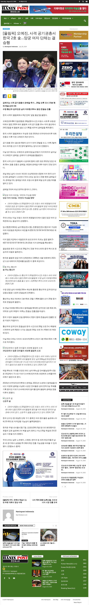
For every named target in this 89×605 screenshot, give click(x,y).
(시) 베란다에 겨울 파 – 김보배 (48, 544)
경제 (26, 18)
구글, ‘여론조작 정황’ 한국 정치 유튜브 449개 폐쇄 (29, 545)
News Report (77, 602)
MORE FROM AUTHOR (26, 525)
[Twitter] (83, 1)
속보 (5, 18)
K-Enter (16, 23)
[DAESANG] (73, 353)
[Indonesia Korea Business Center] (73, 84)
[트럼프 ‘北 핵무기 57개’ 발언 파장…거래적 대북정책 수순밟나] (36, 583)
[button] (84, 20)
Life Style (39, 18)
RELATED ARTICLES (10, 525)
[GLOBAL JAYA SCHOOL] (73, 279)
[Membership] (73, 35)
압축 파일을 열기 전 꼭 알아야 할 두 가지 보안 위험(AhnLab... (49, 562)
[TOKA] (73, 226)
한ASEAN (64, 581)
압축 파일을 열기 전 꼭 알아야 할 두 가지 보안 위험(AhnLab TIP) (11, 545)
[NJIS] (73, 317)
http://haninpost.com (21, 515)
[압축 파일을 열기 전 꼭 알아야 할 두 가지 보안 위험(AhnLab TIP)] (11, 535)
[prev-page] (53, 525)
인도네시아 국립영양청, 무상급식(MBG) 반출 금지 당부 (72, 478)
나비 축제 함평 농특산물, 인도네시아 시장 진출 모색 (44, 501)
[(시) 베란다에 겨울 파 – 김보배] (48, 535)
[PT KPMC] (73, 99)
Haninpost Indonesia (11, 46)
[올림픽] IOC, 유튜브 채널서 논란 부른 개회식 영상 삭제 (15, 501)
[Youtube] (86, 1)
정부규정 (6, 23)
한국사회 (64, 585)
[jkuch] (73, 372)
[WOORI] (73, 136)
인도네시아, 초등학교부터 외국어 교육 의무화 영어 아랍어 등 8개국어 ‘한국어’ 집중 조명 (73, 436)
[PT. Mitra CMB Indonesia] (73, 209)
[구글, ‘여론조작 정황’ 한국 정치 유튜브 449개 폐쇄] (30, 535)
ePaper (13, 18)
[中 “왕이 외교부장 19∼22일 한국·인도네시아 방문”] (36, 573)
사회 (31, 18)
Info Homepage (65, 599)
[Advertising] (30, 469)
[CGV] (73, 387)
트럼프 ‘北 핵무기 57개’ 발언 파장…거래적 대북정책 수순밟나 (73, 425)
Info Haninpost (45, 599)
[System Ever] (73, 154)
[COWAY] (73, 335)
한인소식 (47, 18)
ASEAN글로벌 (66, 18)
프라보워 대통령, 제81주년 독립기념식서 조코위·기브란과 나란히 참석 (73, 447)
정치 (19, 18)
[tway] (73, 50)
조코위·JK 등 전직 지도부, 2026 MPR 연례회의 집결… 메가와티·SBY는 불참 (73, 457)
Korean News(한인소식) (69, 564)
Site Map (55, 599)
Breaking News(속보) (9, 540)
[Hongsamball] (73, 70)
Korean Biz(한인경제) (68, 567)
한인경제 (55, 18)
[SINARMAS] (73, 261)
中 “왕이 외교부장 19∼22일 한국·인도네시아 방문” (49, 572)
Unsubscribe (76, 599)
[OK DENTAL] (73, 118)
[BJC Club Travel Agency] (73, 243)
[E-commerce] (73, 173)
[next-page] (56, 525)
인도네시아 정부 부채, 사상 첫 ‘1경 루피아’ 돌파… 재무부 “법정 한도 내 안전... (73, 467)
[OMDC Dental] (73, 191)
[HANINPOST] (73, 298)
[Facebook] (79, 1)
